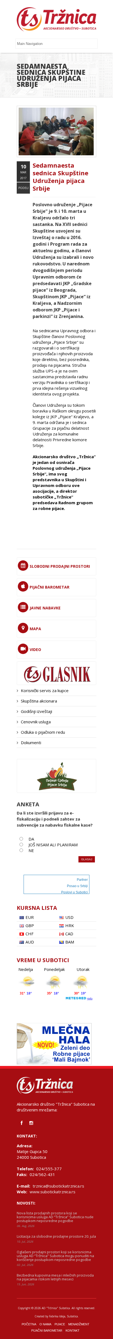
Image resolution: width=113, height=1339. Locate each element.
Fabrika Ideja (57, 1316)
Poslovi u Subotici (74, 892)
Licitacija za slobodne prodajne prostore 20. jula (56, 1236)
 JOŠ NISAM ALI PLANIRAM (51, 844)
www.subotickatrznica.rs (52, 1191)
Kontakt (73, 1330)
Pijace (60, 1324)
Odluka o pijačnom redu (43, 732)
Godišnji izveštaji (36, 711)
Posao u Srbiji (77, 886)
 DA (29, 839)
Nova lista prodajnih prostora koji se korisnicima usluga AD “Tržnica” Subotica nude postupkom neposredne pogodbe (55, 1217)
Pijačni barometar (46, 1330)
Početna (29, 1324)
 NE (29, 850)
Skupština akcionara (39, 701)
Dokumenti (31, 742)
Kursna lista (37, 907)
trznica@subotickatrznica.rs (58, 1186)
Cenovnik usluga (36, 721)
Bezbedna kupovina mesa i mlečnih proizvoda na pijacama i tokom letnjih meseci (55, 1277)
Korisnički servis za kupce (45, 690)
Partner (82, 880)
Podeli (23, 188)
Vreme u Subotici (43, 960)
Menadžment (78, 1324)
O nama (45, 1324)
